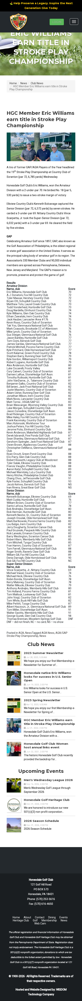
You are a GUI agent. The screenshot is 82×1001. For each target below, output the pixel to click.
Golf (35, 920)
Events (63, 917)
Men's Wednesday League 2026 (48, 780)
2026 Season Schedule (41, 821)
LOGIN (56, 22)
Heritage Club (21, 920)
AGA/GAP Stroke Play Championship (37, 634)
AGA (21, 632)
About (27, 917)
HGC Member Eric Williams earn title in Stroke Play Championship (49, 722)
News (23, 83)
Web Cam (40, 923)
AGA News (48, 632)
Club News (37, 83)
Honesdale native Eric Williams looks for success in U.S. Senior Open (48, 676)
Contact (39, 917)
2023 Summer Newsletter (44, 653)
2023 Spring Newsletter (42, 700)
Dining (52, 917)
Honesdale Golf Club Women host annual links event (46, 745)
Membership (49, 920)
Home (13, 83)
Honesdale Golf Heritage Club (47, 800)
